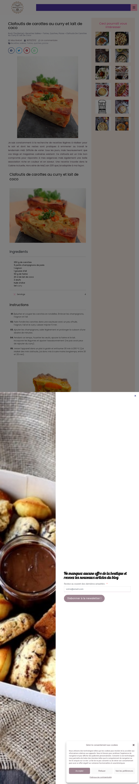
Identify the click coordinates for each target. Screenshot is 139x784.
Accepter (79, 771)
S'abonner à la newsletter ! (84, 598)
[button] (133, 745)
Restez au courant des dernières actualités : (85, 584)
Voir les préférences (124, 771)
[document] (69, 392)
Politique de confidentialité (101, 777)
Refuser (101, 771)
